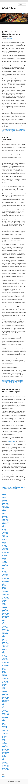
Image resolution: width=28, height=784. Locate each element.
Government (7, 130)
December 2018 (5, 611)
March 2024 (4, 530)
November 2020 (5, 578)
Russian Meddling (9, 382)
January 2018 (5, 627)
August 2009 (4, 771)
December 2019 (5, 594)
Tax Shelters (14, 488)
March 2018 (4, 624)
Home (3, 23)
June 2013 (4, 704)
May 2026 (4, 497)
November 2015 (5, 662)
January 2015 (5, 677)
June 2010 (4, 756)
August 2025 (4, 509)
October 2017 (5, 632)
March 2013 (4, 709)
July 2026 (4, 494)
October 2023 (5, 536)
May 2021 (4, 570)
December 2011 (5, 730)
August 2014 (4, 684)
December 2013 (5, 695)
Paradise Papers (12, 131)
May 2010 (4, 758)
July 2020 (4, 584)
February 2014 (5, 693)
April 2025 (4, 514)
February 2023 (5, 548)
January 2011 (5, 746)
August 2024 (4, 523)
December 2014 (5, 678)
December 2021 (5, 567)
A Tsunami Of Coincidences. (7, 138)
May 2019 (4, 604)
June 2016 (4, 652)
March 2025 (4, 516)
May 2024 (4, 528)
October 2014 (5, 681)
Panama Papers (5, 131)
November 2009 (5, 766)
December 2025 (5, 504)
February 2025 (5, 517)
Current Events (22, 129)
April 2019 (4, 606)
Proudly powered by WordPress (14, 781)
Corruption (13, 129)
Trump (14, 130)
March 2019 (4, 607)
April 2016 (4, 655)
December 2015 (5, 661)
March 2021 (4, 572)
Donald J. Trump (22, 130)
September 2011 (5, 735)
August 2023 (4, 539)
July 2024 (4, 525)
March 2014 (4, 691)
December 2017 (5, 629)
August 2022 (4, 555)
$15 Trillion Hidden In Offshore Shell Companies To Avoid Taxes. (11, 34)
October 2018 (5, 614)
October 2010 (5, 750)
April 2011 (4, 742)
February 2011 (5, 745)
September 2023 (5, 538)
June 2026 (4, 496)
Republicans (13, 380)
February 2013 (5, 710)
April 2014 (4, 690)
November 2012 (5, 714)
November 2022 (5, 552)
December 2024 (5, 520)
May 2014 (4, 688)
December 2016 (5, 643)
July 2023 (4, 541)
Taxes (12, 486)
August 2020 (4, 583)
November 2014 (5, 680)
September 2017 (5, 633)
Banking (7, 484)
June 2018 (4, 620)
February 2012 (5, 727)
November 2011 (5, 732)
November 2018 (5, 613)
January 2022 (5, 565)
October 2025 (5, 506)
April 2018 (4, 623)
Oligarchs (4, 487)
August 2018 (4, 617)
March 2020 (4, 590)
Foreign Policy (22, 379)
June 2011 (4, 739)
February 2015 (5, 675)
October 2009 (5, 768)
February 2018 (5, 626)
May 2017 (4, 639)
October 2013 (5, 698)
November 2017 (5, 630)
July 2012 (4, 720)
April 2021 (4, 571)
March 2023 (4, 546)
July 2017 (4, 636)
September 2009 (5, 769)
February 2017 (5, 640)
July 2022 (4, 557)
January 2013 (5, 711)
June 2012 (4, 722)
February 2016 (5, 658)
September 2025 (5, 507)
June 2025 (4, 512)
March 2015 (4, 674)
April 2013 (4, 707)
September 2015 (5, 665)
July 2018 (4, 619)
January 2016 (5, 659)
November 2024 (5, 522)
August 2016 (4, 649)
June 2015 (4, 669)
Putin (19, 381)
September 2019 (5, 598)
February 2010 (5, 762)
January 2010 (5, 763)
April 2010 (4, 759)
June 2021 (4, 568)
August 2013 (4, 701)
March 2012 (4, 726)
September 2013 (5, 700)
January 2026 (5, 503)
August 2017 (4, 635)
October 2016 (5, 646)
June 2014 (4, 687)
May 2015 (4, 671)
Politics (8, 380)
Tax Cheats (22, 487)
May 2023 (4, 543)
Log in (3, 776)
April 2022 (4, 561)
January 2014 (5, 694)
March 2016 (4, 656)
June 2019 (4, 603)
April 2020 (4, 588)
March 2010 (4, 761)
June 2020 (4, 585)
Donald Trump (8, 381)
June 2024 (4, 526)
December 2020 (5, 577)
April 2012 (4, 724)
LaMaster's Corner (9, 8)
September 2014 (5, 682)
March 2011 (4, 743)
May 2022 (4, 559)
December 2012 (5, 713)
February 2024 (5, 532)
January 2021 (5, 575)
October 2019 (5, 597)
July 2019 (4, 601)
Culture (20, 484)
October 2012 (5, 716)
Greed (11, 130)
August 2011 (4, 736)
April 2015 (4, 672)
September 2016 (5, 648)
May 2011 (4, 740)
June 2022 (4, 558)
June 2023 (4, 542)
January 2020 (5, 593)
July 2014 (4, 685)
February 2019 (5, 609)
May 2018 (4, 622)
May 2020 (4, 587)
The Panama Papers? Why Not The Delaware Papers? (11, 391)
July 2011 (4, 737)
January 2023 (5, 549)
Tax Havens (9, 488)
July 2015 (4, 668)
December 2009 (5, 765)
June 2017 (4, 638)
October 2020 (5, 580)
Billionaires (19, 486)
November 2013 (5, 697)
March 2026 (4, 500)
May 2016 (4, 653)
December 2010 (5, 748)
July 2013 (4, 703)
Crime (17, 129)
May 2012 (4, 723)
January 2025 (5, 519)
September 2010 (5, 752)
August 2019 (4, 600)
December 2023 (5, 535)
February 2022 (5, 564)
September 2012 (5, 717)
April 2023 (4, 545)
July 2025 (4, 510)
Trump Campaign (16, 382)
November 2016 (5, 645)
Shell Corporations (16, 487)
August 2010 (4, 753)
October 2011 (5, 733)
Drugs (3, 130)
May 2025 (4, 513)
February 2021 (5, 574)
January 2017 (5, 642)
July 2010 (4, 755)
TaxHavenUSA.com (11, 441)
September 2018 (5, 616)
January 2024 (5, 533)
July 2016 (4, 651)
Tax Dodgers (4, 488)
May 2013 (4, 706)
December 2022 (5, 551)
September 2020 (5, 581)
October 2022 (5, 554)
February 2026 (5, 501)
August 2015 (4, 666)
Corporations (8, 129)
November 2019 (5, 596)
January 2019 (5, 610)
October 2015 (5, 664)
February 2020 (5, 591)
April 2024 (4, 529)
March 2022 (4, 562)
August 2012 (4, 719)
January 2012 (5, 729)
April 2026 (4, 499)
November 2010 (5, 749)
